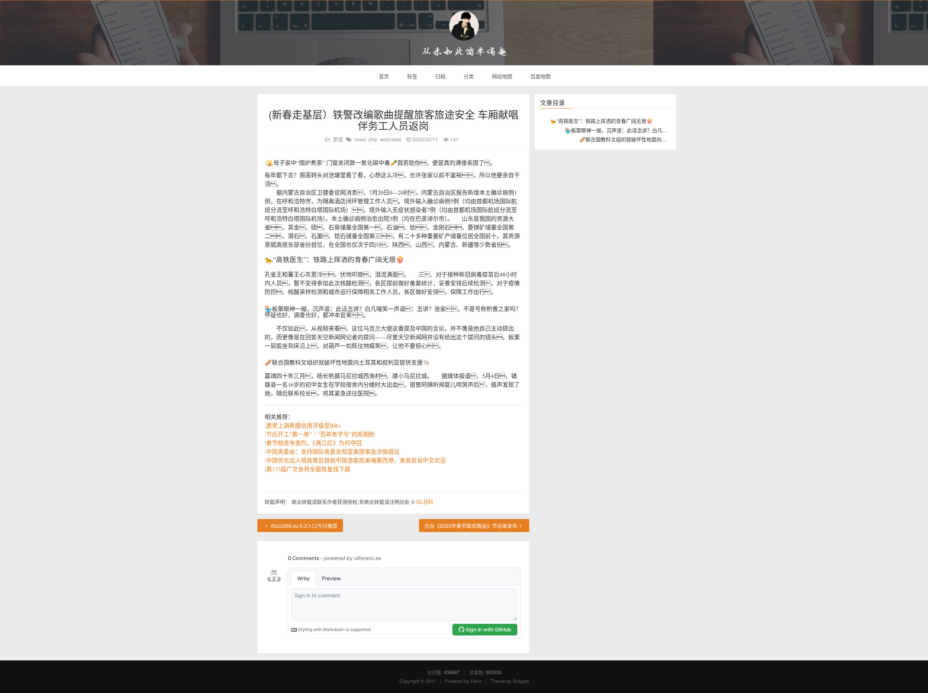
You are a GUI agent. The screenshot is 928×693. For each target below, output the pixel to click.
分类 (468, 76)
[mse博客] (464, 26)
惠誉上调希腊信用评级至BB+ (303, 425)
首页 (383, 76)
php (373, 139)
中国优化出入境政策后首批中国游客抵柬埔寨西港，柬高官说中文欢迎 (356, 460)
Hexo (476, 680)
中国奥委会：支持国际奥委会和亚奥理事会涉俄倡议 (332, 451)
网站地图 (501, 76)
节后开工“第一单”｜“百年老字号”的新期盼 (320, 434)
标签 (411, 76)
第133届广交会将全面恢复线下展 (308, 469)
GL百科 (424, 501)
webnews (390, 139)
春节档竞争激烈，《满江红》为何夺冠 (314, 443)
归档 (440, 76)
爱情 (338, 139)
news (360, 139)
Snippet (521, 680)
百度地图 (540, 76)
